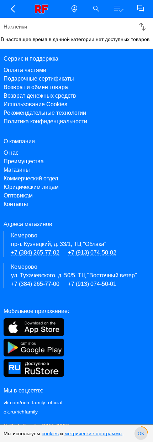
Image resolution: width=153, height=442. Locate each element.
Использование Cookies (35, 104)
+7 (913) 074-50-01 (92, 284)
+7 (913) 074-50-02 (92, 253)
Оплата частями (25, 70)
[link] (43, 9)
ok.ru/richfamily (21, 412)
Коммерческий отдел (31, 178)
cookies (50, 433)
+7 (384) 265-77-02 (35, 253)
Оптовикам (18, 195)
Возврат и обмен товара (36, 87)
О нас (11, 153)
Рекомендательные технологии (45, 113)
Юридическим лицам (31, 187)
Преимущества (24, 161)
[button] (12, 9)
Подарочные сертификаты (39, 79)
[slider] (141, 433)
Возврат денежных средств (40, 96)
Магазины (17, 170)
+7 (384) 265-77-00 (35, 284)
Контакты (16, 204)
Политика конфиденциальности (45, 121)
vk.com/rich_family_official (33, 402)
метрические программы (93, 433)
